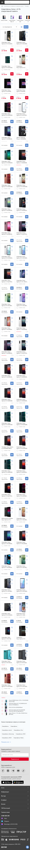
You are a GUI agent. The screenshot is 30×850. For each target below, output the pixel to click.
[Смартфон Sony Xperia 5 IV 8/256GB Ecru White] (22, 179)
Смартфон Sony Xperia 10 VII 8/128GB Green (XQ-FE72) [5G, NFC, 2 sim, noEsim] (7, 662)
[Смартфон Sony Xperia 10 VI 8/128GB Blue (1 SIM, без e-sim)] (22, 583)
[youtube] (18, 770)
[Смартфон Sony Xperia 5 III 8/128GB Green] (7, 60)
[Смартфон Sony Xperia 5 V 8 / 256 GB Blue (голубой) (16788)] (22, 274)
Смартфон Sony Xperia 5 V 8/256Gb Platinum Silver (7, 328)
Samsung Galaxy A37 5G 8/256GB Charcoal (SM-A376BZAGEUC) (17, 710)
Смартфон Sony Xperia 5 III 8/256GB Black (7, 400)
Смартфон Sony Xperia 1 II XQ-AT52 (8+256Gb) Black (7, 495)
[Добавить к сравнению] (12, 32)
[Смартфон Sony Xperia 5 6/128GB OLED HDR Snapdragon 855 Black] (7, 83)
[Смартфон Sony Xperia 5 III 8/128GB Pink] (7, 678)
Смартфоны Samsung (8, 734)
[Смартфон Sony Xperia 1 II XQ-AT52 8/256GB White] (22, 345)
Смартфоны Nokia (18, 737)
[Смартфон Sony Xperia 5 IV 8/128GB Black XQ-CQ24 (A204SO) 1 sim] (22, 631)
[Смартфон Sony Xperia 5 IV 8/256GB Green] (7, 155)
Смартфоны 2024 (7, 737)
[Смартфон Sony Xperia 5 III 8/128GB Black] (7, 107)
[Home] (2, 6)
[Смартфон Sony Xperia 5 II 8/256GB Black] (7, 369)
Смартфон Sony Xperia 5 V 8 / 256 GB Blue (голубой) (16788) (22, 281)
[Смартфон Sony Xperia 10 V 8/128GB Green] (7, 298)
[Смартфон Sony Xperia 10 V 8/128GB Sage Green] (22, 559)
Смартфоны (5, 726)
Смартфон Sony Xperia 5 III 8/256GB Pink (7, 186)
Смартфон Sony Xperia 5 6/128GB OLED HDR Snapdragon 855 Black (7, 90)
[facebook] (2, 770)
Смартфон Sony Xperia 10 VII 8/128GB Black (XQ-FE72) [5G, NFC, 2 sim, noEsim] (22, 662)
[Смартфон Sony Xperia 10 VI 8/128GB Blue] (22, 250)
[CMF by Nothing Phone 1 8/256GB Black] (22, 131)
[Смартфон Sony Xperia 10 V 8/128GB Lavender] (22, 298)
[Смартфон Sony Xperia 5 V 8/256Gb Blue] (7, 559)
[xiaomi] (2, 839)
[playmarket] (18, 782)
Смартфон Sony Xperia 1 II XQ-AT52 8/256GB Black (7, 281)
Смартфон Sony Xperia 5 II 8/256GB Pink (7, 233)
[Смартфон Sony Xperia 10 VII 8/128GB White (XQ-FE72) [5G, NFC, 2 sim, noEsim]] (22, 107)
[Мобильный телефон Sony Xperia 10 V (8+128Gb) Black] (7, 512)
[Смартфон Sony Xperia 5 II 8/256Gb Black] (22, 464)
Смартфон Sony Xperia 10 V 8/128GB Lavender (22, 305)
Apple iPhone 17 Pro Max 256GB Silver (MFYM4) (18, 714)
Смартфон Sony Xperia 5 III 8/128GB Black (7, 114)
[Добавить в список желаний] (12, 36)
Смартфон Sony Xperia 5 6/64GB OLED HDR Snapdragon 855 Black (22, 90)
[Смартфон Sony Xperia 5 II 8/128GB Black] (22, 536)
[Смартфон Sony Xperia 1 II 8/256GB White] (22, 321)
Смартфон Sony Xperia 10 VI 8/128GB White (7, 257)
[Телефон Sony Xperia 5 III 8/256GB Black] (7, 440)
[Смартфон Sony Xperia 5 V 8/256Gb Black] (22, 202)
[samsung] (14, 839)
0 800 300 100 (5, 815)
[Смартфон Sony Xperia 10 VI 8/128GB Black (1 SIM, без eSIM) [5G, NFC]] (22, 678)
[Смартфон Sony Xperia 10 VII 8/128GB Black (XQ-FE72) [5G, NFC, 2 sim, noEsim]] (22, 655)
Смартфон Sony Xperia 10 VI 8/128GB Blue (22, 257)
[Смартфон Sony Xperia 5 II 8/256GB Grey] (7, 202)
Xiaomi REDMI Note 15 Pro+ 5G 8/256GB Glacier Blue (18, 701)
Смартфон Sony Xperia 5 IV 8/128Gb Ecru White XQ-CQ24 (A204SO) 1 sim (22, 66)
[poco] (22, 839)
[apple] (6, 839)
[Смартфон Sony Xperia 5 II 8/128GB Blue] (7, 536)
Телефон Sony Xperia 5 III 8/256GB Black (7, 447)
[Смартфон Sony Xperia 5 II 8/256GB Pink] (7, 226)
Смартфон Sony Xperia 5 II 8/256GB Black (7, 376)
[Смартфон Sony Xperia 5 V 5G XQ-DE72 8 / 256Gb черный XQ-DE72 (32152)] (7, 631)
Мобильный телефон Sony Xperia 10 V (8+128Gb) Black (7, 519)
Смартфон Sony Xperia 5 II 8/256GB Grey (7, 209)
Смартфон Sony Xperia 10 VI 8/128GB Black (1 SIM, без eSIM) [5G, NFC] (22, 685)
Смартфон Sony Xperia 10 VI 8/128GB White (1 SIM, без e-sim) (7, 43)
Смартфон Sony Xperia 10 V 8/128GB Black (7, 590)
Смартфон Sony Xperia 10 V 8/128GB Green (7, 305)
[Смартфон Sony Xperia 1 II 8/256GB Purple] (7, 345)
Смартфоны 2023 (20, 734)
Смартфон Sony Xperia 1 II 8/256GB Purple (7, 352)
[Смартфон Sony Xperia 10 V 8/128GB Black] (7, 583)
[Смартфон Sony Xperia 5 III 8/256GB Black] (7, 393)
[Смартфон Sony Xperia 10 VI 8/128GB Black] (22, 36)
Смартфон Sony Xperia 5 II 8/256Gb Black (21, 471)
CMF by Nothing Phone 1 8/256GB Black (21, 138)
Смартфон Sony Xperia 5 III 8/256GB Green (7, 424)
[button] (21, 27)
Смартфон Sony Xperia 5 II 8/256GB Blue (7, 138)
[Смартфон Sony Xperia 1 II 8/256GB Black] (22, 155)
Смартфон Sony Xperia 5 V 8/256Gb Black (21, 209)
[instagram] (8, 770)
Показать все (5, 742)
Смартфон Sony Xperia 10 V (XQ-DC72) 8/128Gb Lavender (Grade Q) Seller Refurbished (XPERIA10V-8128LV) (22, 614)
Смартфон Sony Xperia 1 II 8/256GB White (21, 328)
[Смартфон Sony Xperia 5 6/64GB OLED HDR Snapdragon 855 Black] (22, 83)
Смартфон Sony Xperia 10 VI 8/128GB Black (22, 43)
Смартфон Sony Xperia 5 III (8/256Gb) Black (22, 495)
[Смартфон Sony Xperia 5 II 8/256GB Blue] (7, 131)
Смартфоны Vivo (18, 730)
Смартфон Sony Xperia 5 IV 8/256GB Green (7, 162)
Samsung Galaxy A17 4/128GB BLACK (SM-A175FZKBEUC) (18, 704)
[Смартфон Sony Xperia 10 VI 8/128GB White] (7, 250)
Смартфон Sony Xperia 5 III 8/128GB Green (7, 66)
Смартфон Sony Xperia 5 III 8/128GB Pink (7, 685)
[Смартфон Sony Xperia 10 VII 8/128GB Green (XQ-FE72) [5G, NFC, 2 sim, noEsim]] (7, 655)
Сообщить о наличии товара (12, 121)
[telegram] (13, 770)
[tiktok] (23, 770)
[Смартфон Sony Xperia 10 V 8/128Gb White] (22, 512)
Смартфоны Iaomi (7, 730)
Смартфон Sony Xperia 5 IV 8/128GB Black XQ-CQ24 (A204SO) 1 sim (22, 638)
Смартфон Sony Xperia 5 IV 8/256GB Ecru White (21, 186)
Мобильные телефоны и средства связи (13, 6)
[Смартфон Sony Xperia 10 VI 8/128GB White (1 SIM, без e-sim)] (7, 36)
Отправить (6, 2)
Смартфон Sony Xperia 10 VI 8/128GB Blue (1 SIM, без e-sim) (22, 590)
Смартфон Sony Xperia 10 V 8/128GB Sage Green (22, 566)
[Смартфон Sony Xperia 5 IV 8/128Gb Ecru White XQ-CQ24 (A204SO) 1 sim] (22, 60)
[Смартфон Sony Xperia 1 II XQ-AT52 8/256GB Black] (7, 274)
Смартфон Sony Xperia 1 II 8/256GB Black (21, 162)
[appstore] (6, 782)
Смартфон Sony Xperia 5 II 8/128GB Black (21, 543)
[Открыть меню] (2, 2)
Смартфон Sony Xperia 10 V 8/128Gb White (21, 519)
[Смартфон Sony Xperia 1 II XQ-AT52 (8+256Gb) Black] (7, 488)
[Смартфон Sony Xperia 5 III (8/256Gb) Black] (22, 488)
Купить (12, 50)
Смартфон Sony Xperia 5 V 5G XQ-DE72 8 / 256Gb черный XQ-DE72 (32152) (6, 638)
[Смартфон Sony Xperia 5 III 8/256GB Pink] (7, 179)
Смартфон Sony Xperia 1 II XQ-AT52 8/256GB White (21, 352)
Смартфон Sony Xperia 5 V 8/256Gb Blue (7, 566)
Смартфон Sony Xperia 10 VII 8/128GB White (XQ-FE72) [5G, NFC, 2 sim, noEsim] (22, 114)
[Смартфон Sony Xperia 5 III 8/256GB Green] (7, 417)
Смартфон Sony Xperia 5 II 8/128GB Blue (7, 543)
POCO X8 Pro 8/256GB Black (15, 707)
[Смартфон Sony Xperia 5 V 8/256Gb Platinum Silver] (7, 321)
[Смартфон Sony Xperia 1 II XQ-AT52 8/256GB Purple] (22, 226)
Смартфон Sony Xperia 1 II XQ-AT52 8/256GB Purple (21, 233)
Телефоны (27, 6)
